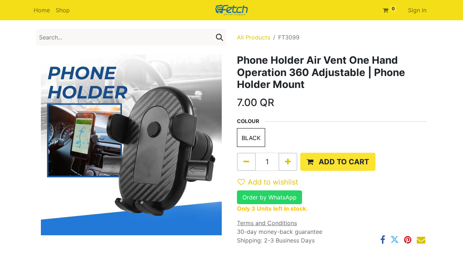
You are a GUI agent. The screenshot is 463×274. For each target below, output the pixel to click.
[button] (337, 162)
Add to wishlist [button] (273, 182)
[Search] (219, 37)
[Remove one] (246, 162)
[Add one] (288, 162)
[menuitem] (42, 10)
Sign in (417, 10)
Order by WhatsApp (269, 197)
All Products (253, 37)
